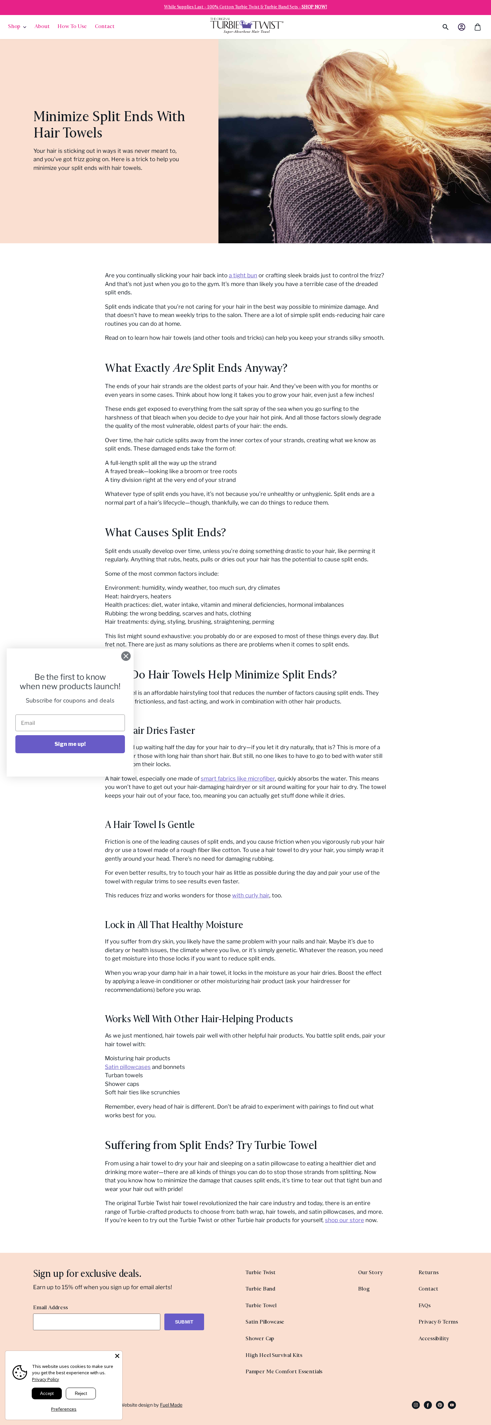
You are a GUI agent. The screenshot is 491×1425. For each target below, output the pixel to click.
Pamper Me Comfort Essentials (284, 1372)
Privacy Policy (45, 1379)
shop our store (344, 1220)
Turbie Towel (261, 1306)
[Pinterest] (440, 1404)
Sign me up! (70, 744)
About (41, 27)
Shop (14, 27)
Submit (184, 1322)
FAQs (425, 1306)
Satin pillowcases (128, 1067)
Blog (363, 1289)
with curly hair (250, 895)
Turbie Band (260, 1289)
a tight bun (243, 275)
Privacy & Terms (438, 1322)
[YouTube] (452, 1404)
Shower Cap (260, 1339)
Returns (429, 1273)
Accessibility (434, 1339)
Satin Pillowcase (265, 1322)
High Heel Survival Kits (274, 1356)
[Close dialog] (126, 656)
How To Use (72, 27)
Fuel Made (171, 1405)
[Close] (117, 1356)
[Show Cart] (478, 27)
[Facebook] (428, 1404)
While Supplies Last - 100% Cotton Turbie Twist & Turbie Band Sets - (245, 7)
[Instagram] (416, 1404)
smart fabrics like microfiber (238, 778)
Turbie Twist (261, 1273)
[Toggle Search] (434, 27)
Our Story (370, 1273)
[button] (462, 27)
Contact (105, 27)
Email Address (50, 1308)
